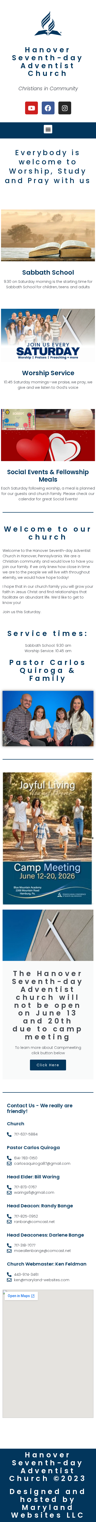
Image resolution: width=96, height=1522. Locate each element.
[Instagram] (64, 108)
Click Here (48, 1065)
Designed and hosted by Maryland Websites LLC (48, 1503)
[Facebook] (48, 108)
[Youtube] (31, 108)
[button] (48, 129)
